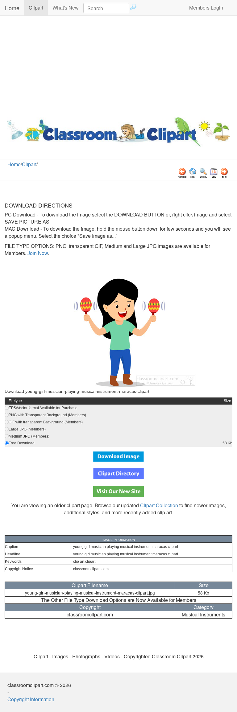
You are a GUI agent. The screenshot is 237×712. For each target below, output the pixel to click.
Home (12, 8)
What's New (65, 7)
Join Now (37, 253)
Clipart (38, 7)
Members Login (206, 7)
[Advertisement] (118, 65)
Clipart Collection (159, 505)
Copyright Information (30, 699)
